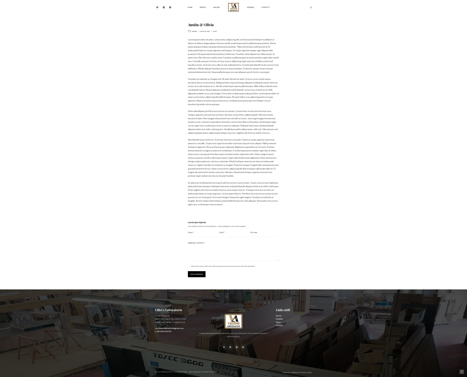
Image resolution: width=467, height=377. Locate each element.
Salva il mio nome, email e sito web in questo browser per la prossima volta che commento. (223, 266)
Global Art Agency (209, 372)
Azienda (250, 7)
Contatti (265, 7)
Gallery (216, 7)
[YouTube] (243, 347)
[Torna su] (462, 372)
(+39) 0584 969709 (163, 331)
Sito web (253, 232)
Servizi (203, 7)
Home (190, 7)
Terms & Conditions (290, 372)
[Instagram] (170, 7)
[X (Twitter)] (164, 7)
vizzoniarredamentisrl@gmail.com (169, 328)
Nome (191, 232)
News (278, 322)
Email (222, 232)
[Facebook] (157, 7)
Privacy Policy (306, 372)
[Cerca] (311, 7)
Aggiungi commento (196, 243)
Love (215, 31)
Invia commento (196, 274)
